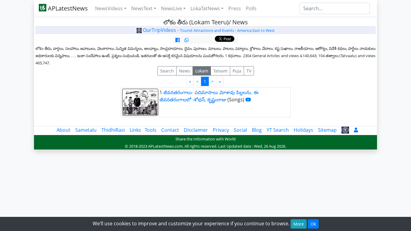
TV (248, 71)
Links (135, 130)
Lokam (201, 71)
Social (240, 130)
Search (167, 71)
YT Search (278, 130)
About (63, 130)
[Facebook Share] (177, 40)
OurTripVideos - (208, 30)
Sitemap (327, 130)
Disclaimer (196, 130)
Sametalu (86, 130)
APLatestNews (67, 8)
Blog (257, 130)
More (298, 224)
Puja (237, 71)
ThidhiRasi (113, 130)
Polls (251, 8)
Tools (150, 130)
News (184, 71)
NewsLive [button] (171, 8)
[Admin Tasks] (356, 130)
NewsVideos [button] (109, 8)
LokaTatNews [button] (205, 8)
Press (234, 8)
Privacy (221, 130)
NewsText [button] (142, 8)
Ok (313, 224)
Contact (170, 130)
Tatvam (220, 71)
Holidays (303, 130)
